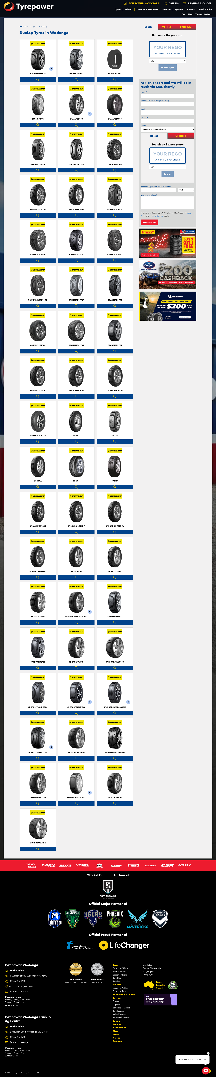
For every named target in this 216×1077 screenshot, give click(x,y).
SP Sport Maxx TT (38, 798)
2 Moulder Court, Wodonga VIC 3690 (29, 1031)
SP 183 (76, 436)
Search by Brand (120, 975)
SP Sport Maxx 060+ (37, 752)
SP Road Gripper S (37, 571)
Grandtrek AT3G (38, 255)
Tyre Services (118, 1011)
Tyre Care (117, 978)
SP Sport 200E (114, 571)
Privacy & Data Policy (19, 1073)
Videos (198, 14)
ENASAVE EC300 (115, 119)
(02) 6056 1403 (18, 1037)
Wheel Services (119, 1014)
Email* (143, 109)
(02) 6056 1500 (18, 981)
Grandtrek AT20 (38, 209)
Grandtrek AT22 (76, 209)
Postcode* (145, 117)
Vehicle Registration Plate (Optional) (156, 186)
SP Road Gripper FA (115, 526)
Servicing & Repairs (121, 1007)
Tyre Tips (116, 981)
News (190, 14)
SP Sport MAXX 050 (115, 662)
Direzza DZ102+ (76, 74)
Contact (191, 9)
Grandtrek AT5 (76, 255)
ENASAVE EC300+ (37, 164)
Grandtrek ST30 (76, 390)
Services (166, 9)
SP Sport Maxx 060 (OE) (115, 707)
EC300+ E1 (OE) (114, 74)
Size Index (147, 965)
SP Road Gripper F (76, 526)
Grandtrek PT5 (115, 345)
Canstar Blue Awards (152, 968)
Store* (143, 125)
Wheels (128, 9)
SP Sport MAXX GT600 (115, 752)
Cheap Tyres (148, 974)
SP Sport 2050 (37, 617)
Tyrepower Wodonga (143, 3)
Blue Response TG (38, 74)
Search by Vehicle (120, 968)
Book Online (205, 9)
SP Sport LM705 (38, 662)
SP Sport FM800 (115, 617)
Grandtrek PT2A (76, 300)
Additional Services (121, 1017)
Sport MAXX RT (115, 798)
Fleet (184, 14)
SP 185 (115, 436)
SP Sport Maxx (76, 662)
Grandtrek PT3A (76, 345)
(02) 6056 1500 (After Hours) (21, 986)
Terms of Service (156, 216)
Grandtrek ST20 (37, 390)
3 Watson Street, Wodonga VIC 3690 (28, 975)
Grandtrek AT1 (115, 164)
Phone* (155, 100)
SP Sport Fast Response (76, 617)
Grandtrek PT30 (38, 345)
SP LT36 (76, 481)
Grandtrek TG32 (38, 436)
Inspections (117, 1004)
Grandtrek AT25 (114, 209)
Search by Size (119, 971)
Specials (179, 9)
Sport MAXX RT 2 (38, 843)
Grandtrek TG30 (114, 390)
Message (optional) (149, 195)
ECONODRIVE (38, 119)
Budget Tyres (148, 971)
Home (25, 26)
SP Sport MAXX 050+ (37, 707)
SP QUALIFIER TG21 (38, 526)
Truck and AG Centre (147, 9)
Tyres (118, 9)
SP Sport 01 (76, 571)
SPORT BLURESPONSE (76, 798)
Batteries (116, 1001)
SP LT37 (115, 481)
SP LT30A (38, 481)
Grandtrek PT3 (115, 300)
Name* (144, 92)
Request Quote (149, 222)
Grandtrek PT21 (114, 255)
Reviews (207, 14)
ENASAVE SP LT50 (76, 164)
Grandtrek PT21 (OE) (38, 300)
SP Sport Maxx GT (76, 752)
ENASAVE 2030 (76, 119)
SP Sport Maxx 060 (76, 707)
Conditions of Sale (34, 1073)
